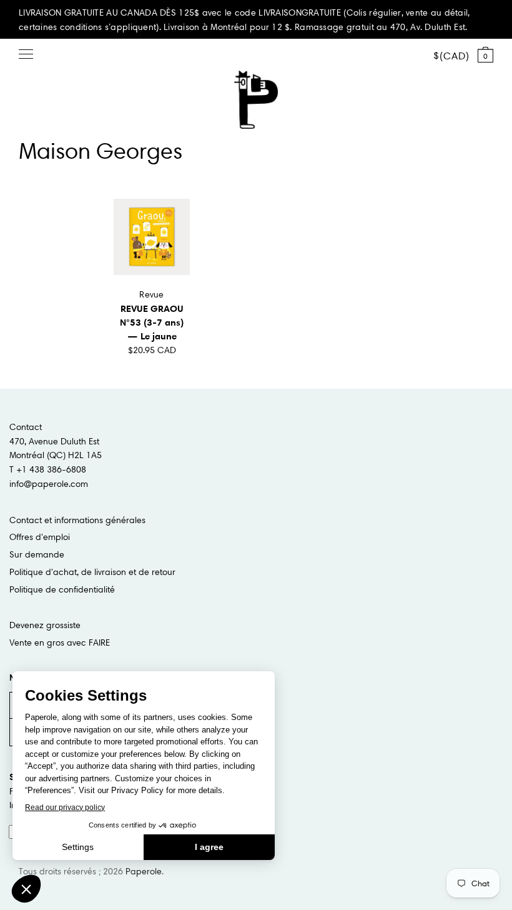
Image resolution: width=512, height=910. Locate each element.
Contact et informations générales (77, 520)
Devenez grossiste (45, 625)
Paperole (144, 871)
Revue (151, 294)
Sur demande (36, 554)
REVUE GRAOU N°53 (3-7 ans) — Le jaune (152, 322)
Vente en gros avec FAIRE (59, 642)
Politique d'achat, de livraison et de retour (92, 572)
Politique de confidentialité (62, 589)
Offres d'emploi (39, 536)
